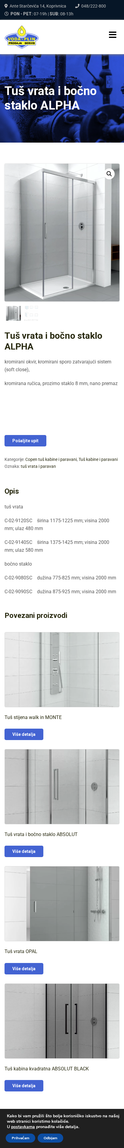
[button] (109, 173)
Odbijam (50, 1138)
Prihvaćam (20, 1138)
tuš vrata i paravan (38, 466)
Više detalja (24, 734)
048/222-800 (93, 6)
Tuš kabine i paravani (98, 459)
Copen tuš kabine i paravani (51, 459)
